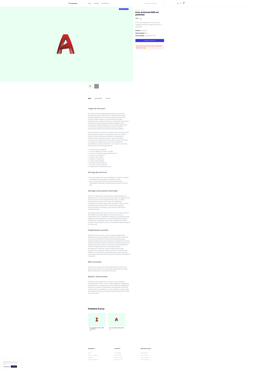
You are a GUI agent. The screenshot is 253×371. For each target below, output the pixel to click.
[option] (97, 323)
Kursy (89, 3)
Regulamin (90, 357)
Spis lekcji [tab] (98, 98)
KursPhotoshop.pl (145, 359)
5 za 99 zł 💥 (105, 3)
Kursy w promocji (118, 357)
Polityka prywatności (93, 359)
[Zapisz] (140, 18)
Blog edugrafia (144, 353)
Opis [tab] (89, 98)
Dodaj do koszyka (149, 40)
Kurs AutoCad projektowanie (116, 327)
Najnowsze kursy (118, 359)
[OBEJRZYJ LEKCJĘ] (131, 9)
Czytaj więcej (6, 366)
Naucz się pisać (145, 357)
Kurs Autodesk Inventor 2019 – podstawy (96, 328)
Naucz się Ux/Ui (144, 355)
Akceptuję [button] (14, 366)
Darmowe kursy (118, 355)
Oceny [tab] (108, 98)
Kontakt (96, 3)
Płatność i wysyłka (92, 355)
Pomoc (90, 353)
